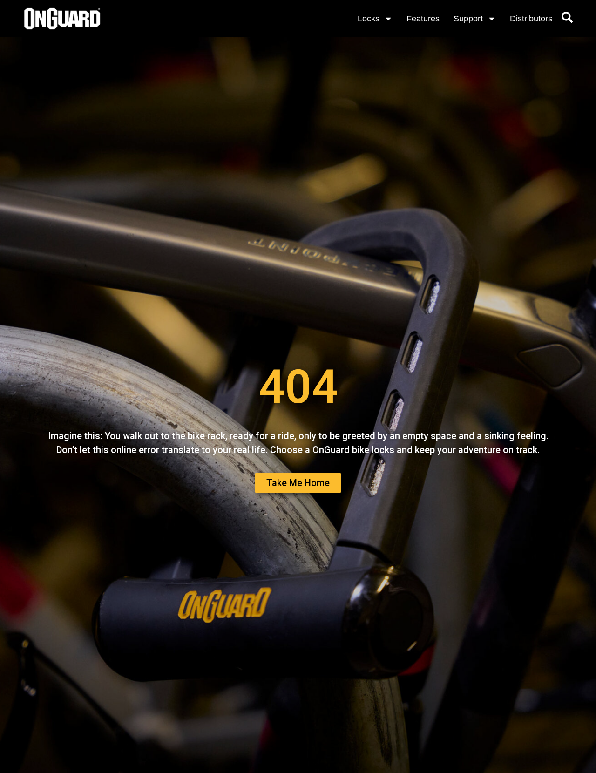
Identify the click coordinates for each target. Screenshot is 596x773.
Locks (368, 18)
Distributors (531, 18)
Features (423, 18)
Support (468, 18)
